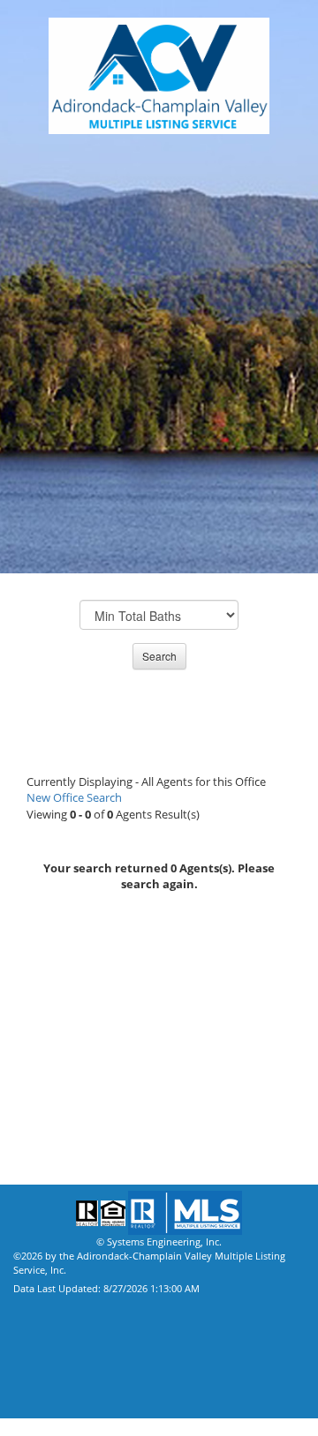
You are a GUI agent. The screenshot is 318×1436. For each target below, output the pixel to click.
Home (30, 1105)
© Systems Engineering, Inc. (159, 1241)
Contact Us (46, 1079)
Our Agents (47, 973)
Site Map (38, 1158)
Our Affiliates (55, 1026)
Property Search (63, 946)
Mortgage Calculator (80, 1052)
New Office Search (74, 797)
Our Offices (48, 999)
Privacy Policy (56, 1132)
